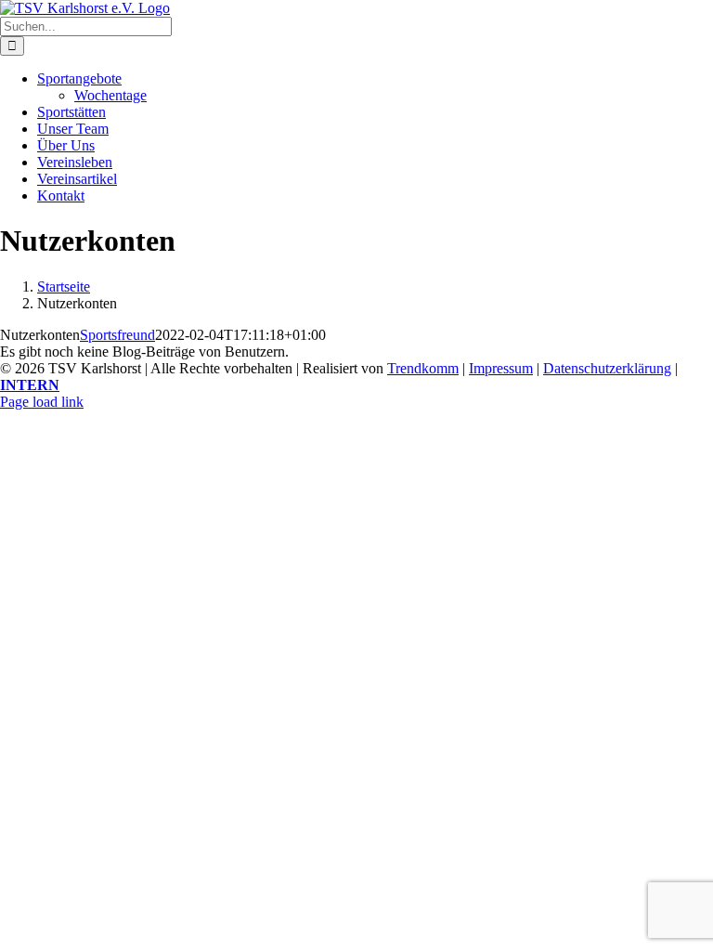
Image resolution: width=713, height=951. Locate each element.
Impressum (501, 368)
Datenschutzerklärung (607, 368)
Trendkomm (423, 368)
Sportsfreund (117, 335)
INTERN (29, 385)
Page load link (42, 402)
